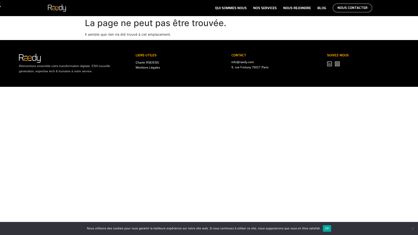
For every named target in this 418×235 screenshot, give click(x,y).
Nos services (265, 8)
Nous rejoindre (297, 8)
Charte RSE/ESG (147, 62)
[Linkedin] (329, 63)
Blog (321, 8)
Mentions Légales (148, 67)
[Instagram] (337, 63)
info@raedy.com (242, 62)
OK (327, 228)
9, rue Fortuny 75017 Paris (249, 67)
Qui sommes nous (231, 8)
